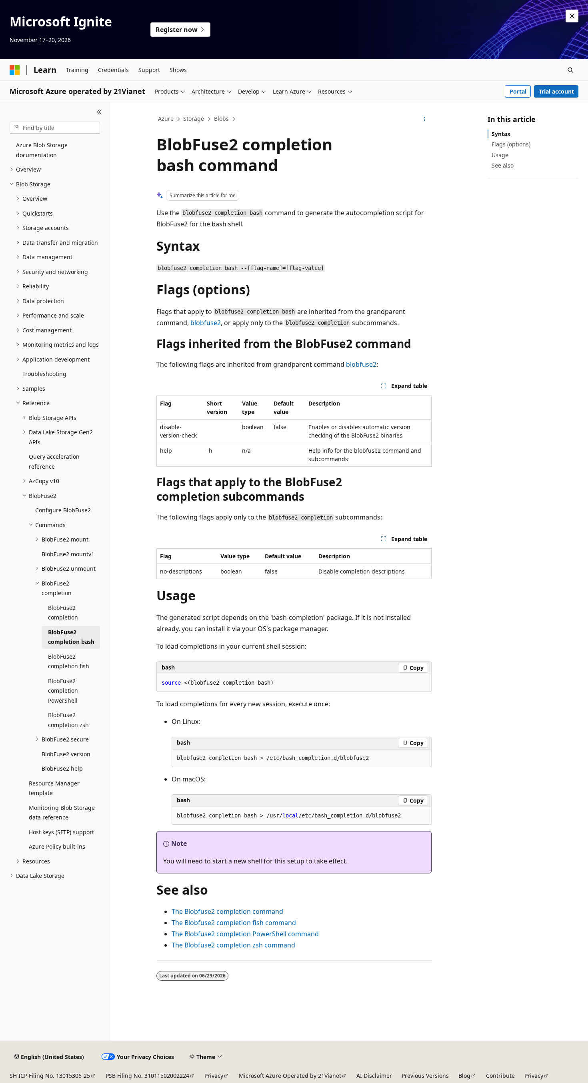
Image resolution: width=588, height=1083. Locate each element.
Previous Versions (425, 1075)
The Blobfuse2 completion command (227, 911)
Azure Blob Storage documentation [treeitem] (42, 150)
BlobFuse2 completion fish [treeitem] (68, 661)
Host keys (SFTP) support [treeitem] (61, 832)
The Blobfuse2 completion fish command (234, 922)
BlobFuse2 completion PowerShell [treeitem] (63, 690)
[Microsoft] (15, 70)
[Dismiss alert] (572, 16)
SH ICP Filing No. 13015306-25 (50, 1075)
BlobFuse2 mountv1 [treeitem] (68, 554)
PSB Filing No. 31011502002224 (147, 1075)
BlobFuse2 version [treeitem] (66, 754)
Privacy (213, 1075)
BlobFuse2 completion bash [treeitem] (71, 637)
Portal (518, 91)
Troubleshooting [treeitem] (44, 374)
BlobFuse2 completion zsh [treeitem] (68, 720)
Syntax (501, 134)
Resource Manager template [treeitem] (54, 788)
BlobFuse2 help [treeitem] (62, 768)
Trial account (556, 91)
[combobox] (55, 128)
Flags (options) (511, 144)
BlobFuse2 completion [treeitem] (63, 612)
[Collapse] (99, 112)
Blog (464, 1075)
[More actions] (425, 119)
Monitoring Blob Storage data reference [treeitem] (62, 812)
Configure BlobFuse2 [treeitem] (63, 510)
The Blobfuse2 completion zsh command (233, 945)
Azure (166, 118)
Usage (500, 155)
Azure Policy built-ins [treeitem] (57, 846)
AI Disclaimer (374, 1075)
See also (503, 165)
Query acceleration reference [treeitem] (54, 461)
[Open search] (570, 70)
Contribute (500, 1075)
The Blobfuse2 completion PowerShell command (245, 933)
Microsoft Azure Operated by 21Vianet (290, 1075)
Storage (193, 118)
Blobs (221, 118)
